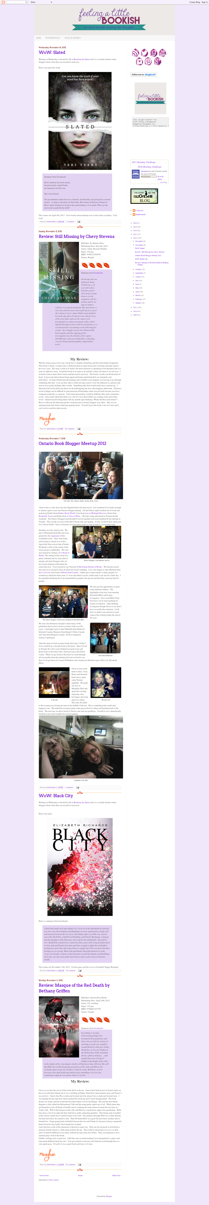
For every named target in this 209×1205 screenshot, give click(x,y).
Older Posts (116, 1175)
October (138, 269)
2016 (135, 223)
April (137, 291)
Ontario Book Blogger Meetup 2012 (72, 443)
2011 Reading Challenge (144, 162)
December (139, 241)
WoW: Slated (52, 52)
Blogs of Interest (73, 38)
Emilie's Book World (66, 513)
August (138, 276)
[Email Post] (78, 221)
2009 (135, 315)
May (137, 287)
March (138, 295)
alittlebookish (141, 214)
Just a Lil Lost (44, 572)
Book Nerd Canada (70, 572)
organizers (55, 535)
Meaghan (144, 171)
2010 (135, 311)
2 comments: (70, 221)
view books (163, 182)
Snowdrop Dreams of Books (90, 566)
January (138, 302)
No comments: (70, 429)
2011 (135, 307)
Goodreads (98, 272)
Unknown (139, 210)
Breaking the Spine (82, 59)
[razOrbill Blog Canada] (144, 203)
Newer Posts (44, 1175)
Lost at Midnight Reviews (96, 513)
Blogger (109, 1196)
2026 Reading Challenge (149, 166)
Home (38, 38)
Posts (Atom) (53, 1180)
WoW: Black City (56, 795)
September (139, 273)
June (137, 284)
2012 (135, 238)
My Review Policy (53, 38)
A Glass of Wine (73, 516)
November (139, 245)
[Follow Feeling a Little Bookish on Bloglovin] (144, 76)
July (137, 280)
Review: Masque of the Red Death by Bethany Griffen (152, 263)
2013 (135, 234)
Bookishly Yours (46, 516)
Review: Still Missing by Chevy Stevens (76, 236)
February (138, 299)
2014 (135, 230)
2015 (135, 226)
